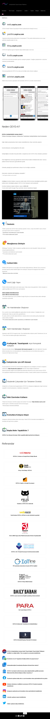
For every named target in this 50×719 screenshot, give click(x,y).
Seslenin (10, 224)
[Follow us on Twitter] (21, 716)
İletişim (37, 10)
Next (46, 84)
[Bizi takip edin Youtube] (23, 716)
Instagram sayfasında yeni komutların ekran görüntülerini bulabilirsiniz (24, 691)
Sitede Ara (43, 10)
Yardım (32, 10)
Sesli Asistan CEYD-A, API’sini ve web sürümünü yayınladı (25, 515)
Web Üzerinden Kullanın (17, 397)
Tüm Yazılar (11, 10)
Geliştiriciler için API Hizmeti (19, 362)
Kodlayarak (12, 343)
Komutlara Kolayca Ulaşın (18, 415)
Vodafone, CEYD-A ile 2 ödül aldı (25, 503)
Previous (49, 84)
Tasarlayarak (23, 343)
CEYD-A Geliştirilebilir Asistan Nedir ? (12, 134)
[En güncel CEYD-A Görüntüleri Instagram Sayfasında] (16, 716)
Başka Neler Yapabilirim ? (18, 430)
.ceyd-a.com (14, 25)
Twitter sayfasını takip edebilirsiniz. (15, 703)
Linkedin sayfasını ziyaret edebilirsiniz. (16, 697)
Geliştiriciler (19, 10)
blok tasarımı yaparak (26, 349)
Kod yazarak (18, 349)
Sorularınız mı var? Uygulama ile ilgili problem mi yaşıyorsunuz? (23, 658)
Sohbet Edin (12, 263)
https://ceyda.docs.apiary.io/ (15, 368)
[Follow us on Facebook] (19, 716)
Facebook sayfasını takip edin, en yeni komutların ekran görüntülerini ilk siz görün (27, 678)
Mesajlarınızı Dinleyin (16, 244)
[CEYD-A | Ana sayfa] (5, 4)
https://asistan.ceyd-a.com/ (38, 401)
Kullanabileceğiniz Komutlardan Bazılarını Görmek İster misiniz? (23, 665)
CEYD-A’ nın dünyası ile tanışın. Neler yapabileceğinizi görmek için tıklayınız (20, 435)
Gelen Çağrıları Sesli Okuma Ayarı (10, 292)
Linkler (26, 10)
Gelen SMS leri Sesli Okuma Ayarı (10, 294)
